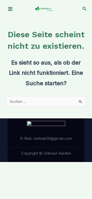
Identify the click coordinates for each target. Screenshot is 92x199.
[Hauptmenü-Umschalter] (10, 9)
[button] (84, 9)
